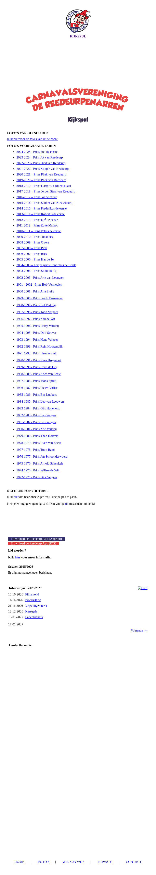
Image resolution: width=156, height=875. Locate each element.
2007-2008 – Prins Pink (31, 248)
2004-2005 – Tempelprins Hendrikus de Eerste (46, 265)
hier (16, 497)
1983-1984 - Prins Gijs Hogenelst (38, 408)
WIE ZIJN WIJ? (73, 861)
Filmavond (32, 594)
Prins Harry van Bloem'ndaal (52, 185)
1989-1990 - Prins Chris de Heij (36, 367)
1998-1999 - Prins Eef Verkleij (36, 305)
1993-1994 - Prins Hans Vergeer (37, 339)
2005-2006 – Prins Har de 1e (35, 259)
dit (66, 503)
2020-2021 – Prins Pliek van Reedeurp (41, 174)
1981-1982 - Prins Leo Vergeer (36, 422)
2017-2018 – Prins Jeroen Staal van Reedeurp (45, 191)
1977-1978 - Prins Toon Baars (35, 449)
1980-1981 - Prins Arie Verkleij (36, 429)
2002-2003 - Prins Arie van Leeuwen (40, 277)
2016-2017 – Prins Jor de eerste (36, 197)
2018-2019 (23, 185)
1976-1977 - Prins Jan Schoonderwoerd (41, 456)
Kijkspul (78, 36)
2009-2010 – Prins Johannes (34, 236)
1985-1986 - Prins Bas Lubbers (36, 394)
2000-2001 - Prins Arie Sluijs (35, 291)
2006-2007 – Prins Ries (31, 253)
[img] (78, 21)
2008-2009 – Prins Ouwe (32, 242)
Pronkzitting (33, 600)
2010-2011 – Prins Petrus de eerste (38, 231)
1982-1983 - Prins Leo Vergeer (36, 415)
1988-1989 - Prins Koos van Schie (38, 374)
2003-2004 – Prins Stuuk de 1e (36, 270)
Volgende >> (139, 630)
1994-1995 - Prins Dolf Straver (36, 332)
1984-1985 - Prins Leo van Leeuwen (40, 401)
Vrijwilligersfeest (36, 605)
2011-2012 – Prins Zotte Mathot (36, 225)
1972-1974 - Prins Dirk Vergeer (36, 477)
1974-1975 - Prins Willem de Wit (37, 470)
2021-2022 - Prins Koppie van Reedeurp (42, 168)
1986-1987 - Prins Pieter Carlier (36, 387)
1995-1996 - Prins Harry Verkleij (37, 325)
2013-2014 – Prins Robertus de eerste (40, 214)
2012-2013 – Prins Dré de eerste (37, 219)
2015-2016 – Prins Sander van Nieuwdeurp (44, 202)
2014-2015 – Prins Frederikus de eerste (41, 208)
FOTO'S (43, 861)
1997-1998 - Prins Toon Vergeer (37, 312)
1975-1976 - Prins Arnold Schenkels (39, 463)
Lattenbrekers (34, 617)
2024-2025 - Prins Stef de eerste (36, 151)
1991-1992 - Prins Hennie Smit (36, 353)
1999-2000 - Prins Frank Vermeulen (39, 298)
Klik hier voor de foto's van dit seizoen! (32, 139)
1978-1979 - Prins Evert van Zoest (38, 442)
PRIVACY (105, 861)
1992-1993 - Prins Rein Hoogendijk (39, 346)
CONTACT (134, 861)
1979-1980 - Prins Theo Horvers (37, 436)
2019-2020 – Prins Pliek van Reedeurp (41, 180)
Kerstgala (31, 611)
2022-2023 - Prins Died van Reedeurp (40, 163)
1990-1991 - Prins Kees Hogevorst (38, 360)
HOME (19, 861)
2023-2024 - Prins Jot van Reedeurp (39, 157)
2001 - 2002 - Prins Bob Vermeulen (39, 284)
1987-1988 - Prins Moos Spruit (36, 381)
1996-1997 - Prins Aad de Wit (35, 319)
